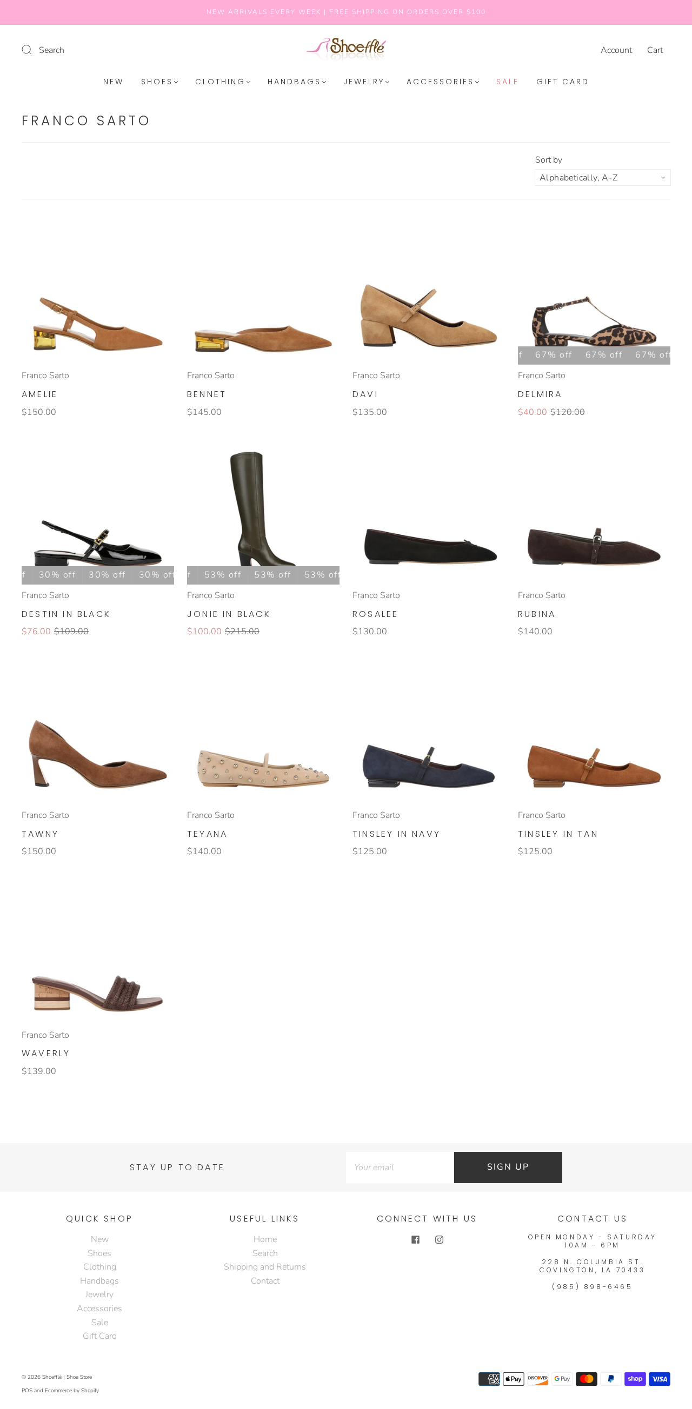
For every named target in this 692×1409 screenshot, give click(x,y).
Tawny (40, 834)
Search (51, 50)
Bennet (207, 394)
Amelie (40, 394)
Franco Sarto (45, 375)
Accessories (440, 82)
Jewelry (363, 82)
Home (265, 1239)
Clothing (220, 82)
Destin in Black (66, 614)
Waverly (46, 1053)
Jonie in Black (229, 614)
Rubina (537, 614)
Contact (265, 1281)
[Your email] (400, 1167)
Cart (655, 50)
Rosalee (375, 614)
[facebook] (415, 1239)
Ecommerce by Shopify (72, 1390)
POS (27, 1390)
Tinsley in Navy (396, 834)
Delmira (540, 394)
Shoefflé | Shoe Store (67, 1377)
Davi (365, 394)
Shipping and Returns (265, 1267)
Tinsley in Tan (558, 834)
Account (616, 50)
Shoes (157, 82)
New (113, 82)
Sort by (548, 160)
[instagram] (439, 1239)
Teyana (207, 834)
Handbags (294, 82)
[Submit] (33, 49)
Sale (507, 82)
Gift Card (562, 82)
